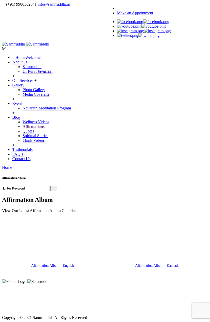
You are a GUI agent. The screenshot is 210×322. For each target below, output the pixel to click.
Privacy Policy (42, 298)
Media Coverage (36, 94)
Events (17, 103)
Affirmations (34, 126)
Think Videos (34, 140)
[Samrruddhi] (25, 44)
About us (19, 62)
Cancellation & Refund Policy (148, 298)
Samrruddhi (32, 66)
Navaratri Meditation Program (47, 108)
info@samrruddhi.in (54, 4)
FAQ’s (17, 154)
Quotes (28, 131)
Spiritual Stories (35, 136)
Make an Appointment (135, 13)
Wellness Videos (36, 122)
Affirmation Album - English (52, 266)
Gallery (18, 85)
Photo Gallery (34, 89)
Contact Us (21, 159)
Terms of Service (86, 298)
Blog (16, 117)
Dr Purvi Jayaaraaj (37, 71)
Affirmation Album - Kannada (157, 266)
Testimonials (22, 149)
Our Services (22, 80)
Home (27, 57)
